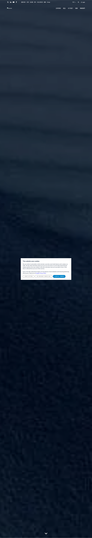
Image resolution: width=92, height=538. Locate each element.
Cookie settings (29, 276)
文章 (28, 2)
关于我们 (70, 8)
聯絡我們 (82, 8)
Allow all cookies (59, 276)
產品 (64, 8)
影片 (35, 2)
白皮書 (31, 2)
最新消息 (23, 2)
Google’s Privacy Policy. (41, 273)
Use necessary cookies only (44, 276)
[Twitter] (8, 2)
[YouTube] (13, 2)
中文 (73, 2)
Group (48, 2)
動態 (45, 2)
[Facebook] (16, 2)
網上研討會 (40, 2)
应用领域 (58, 8)
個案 (76, 8)
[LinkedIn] (11, 2)
